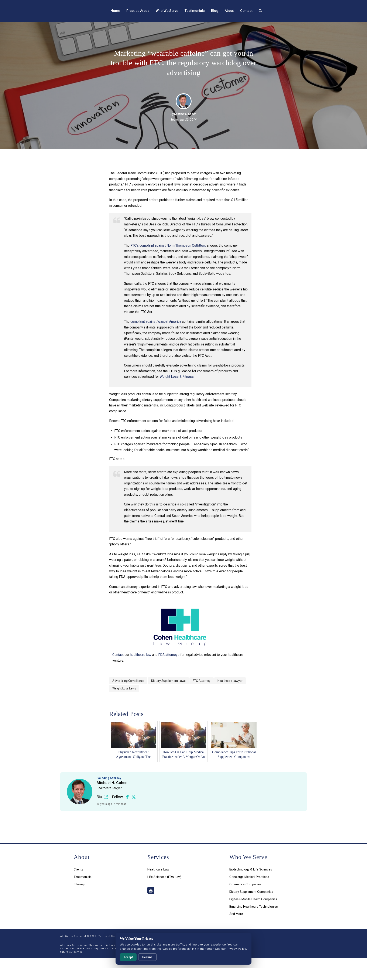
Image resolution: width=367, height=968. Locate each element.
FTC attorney (201, 680)
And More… (237, 914)
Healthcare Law (158, 869)
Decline (147, 957)
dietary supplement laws (168, 680)
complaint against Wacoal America (155, 322)
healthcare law (140, 655)
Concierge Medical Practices (249, 877)
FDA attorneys (168, 655)
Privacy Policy (236, 948)
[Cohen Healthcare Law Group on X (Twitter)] (133, 797)
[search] (260, 10)
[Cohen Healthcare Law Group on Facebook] (127, 797)
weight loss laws (124, 688)
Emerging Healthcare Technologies (253, 907)
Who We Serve (167, 11)
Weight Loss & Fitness (177, 377)
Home (115, 11)
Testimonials (195, 11)
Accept (128, 957)
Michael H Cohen (185, 114)
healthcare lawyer (230, 680)
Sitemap (79, 884)
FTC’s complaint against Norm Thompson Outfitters (168, 245)
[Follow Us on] (150, 890)
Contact (246, 11)
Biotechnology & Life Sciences (250, 869)
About (229, 11)
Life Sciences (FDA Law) (164, 877)
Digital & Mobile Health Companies (253, 899)
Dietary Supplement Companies (251, 892)
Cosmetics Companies (245, 884)
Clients (78, 869)
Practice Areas (137, 11)
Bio (99, 796)
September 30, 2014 (184, 119)
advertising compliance (128, 680)
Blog (214, 11)
